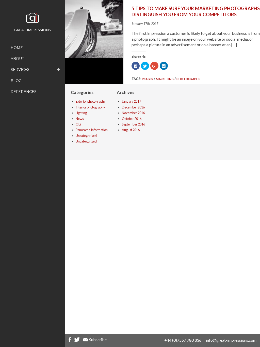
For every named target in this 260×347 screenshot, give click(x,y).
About (17, 58)
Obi (78, 124)
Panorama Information (92, 130)
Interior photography (90, 107)
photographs (188, 79)
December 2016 (133, 107)
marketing (165, 79)
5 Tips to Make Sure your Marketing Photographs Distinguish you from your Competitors (196, 11)
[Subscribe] (85, 340)
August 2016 (131, 130)
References (24, 91)
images (147, 79)
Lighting (81, 113)
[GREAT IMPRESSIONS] (32, 19)
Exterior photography (91, 101)
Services (20, 69)
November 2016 (133, 113)
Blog (16, 80)
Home (17, 47)
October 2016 (131, 119)
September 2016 (133, 124)
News (80, 119)
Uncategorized (86, 141)
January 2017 (131, 101)
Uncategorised (86, 136)
